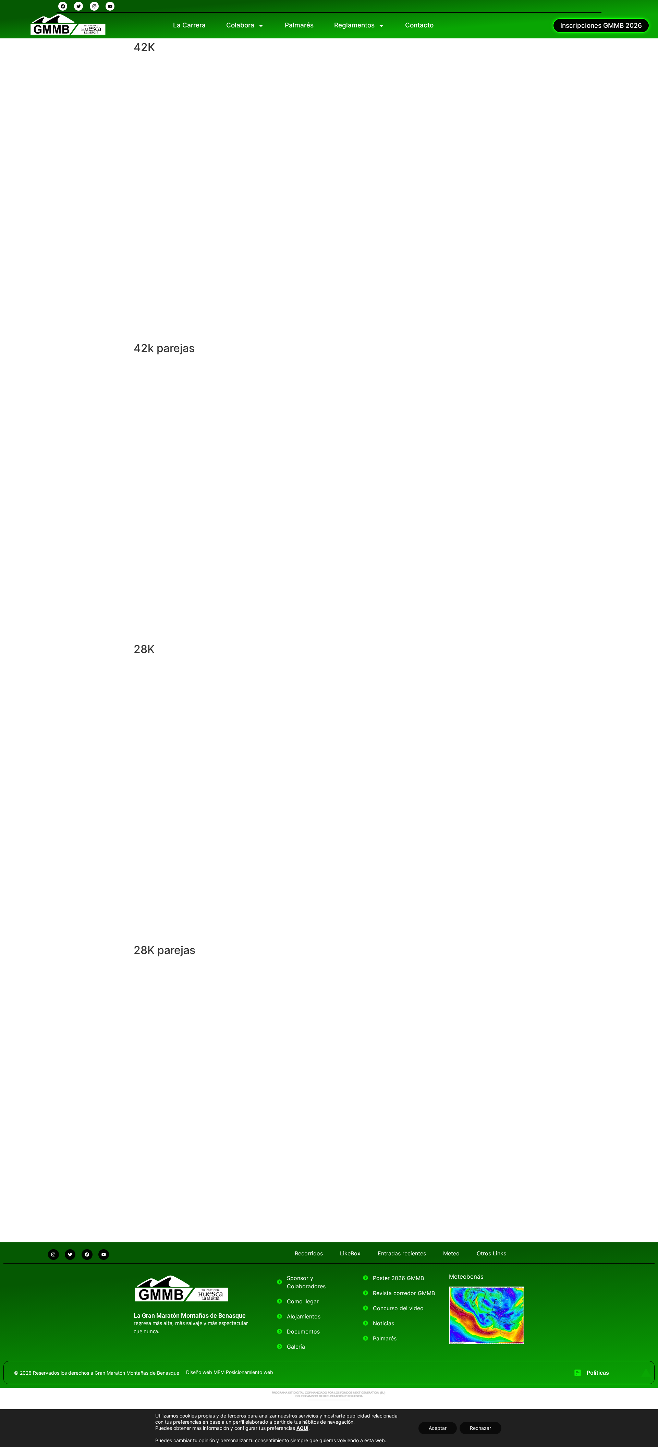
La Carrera (189, 25)
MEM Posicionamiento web (243, 1372)
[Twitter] (78, 6)
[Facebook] (62, 6)
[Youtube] (110, 6)
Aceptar (438, 1428)
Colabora (240, 25)
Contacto (419, 25)
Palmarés (299, 25)
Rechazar (480, 1428)
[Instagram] (94, 6)
